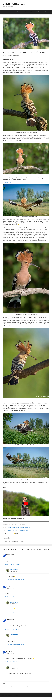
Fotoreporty (6, 537)
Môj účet (38, 11)
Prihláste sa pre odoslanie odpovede (12, 564)
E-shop (6, 11)
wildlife (8, 538)
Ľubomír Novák (14, 569)
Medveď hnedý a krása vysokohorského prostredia (14, 541)
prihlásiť (31, 687)
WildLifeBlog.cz (16, 695)
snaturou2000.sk (8, 182)
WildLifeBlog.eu (14, 4)
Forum (13, 11)
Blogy (18, 11)
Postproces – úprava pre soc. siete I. (11, 539)
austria (5, 538)
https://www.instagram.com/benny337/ (18, 530)
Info (31, 11)
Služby (24, 11)
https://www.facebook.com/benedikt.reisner (19, 527)
